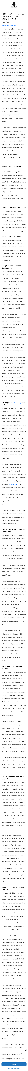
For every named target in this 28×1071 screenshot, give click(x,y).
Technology (17, 402)
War (22, 59)
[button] (26, 1050)
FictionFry (14, 5)
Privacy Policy (10, 1068)
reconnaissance (14, 484)
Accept (14, 1064)
